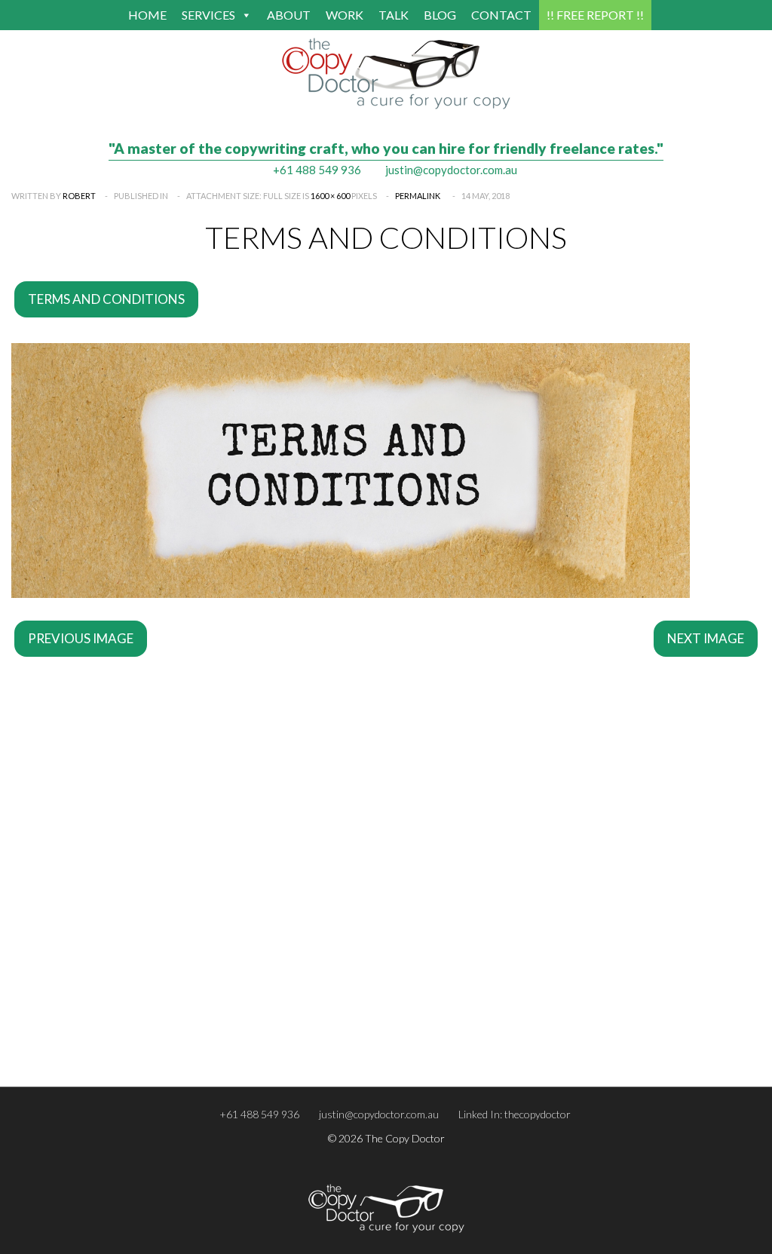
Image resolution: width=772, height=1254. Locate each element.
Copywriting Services (65, 922)
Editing (34, 942)
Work (344, 15)
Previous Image (80, 638)
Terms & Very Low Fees (70, 1034)
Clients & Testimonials (442, 1053)
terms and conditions (106, 299)
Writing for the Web (440, 942)
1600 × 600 (330, 196)
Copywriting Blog (57, 1014)
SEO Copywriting (431, 922)
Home (147, 15)
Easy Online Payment (65, 1053)
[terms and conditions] (350, 592)
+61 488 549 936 (317, 169)
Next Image (705, 638)
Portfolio (413, 1034)
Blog (440, 15)
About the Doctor (434, 1014)
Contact (501, 15)
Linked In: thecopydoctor (514, 1114)
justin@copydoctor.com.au (451, 169)
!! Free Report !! (595, 15)
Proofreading (48, 961)
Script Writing (424, 961)
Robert (79, 196)
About (289, 15)
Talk (393, 15)
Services (208, 15)
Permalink (417, 196)
